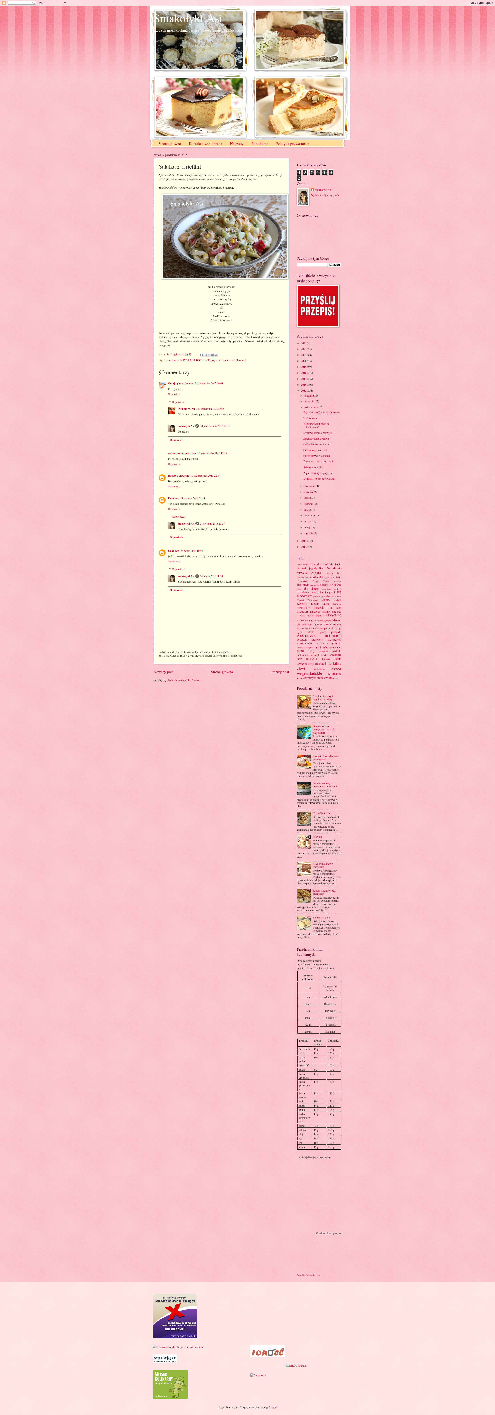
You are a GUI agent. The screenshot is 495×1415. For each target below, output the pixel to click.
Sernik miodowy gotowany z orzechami (325, 784)
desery (324, 585)
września (309, 486)
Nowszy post (163, 671)
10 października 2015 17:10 (215, 426)
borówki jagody (307, 568)
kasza (326, 604)
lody (338, 607)
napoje (312, 620)
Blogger (273, 1407)
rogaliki (318, 647)
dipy (299, 588)
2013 (304, 547)
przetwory (317, 639)
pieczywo (317, 628)
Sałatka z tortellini (313, 467)
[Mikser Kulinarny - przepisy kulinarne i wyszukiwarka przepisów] (170, 1398)
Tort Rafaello (310, 418)
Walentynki (319, 668)
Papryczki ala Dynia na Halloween (321, 412)
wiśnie (300, 678)
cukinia (337, 581)
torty (311, 663)
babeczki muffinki (321, 564)
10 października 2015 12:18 (212, 453)
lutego (308, 527)
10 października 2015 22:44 (205, 475)
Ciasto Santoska (321, 813)
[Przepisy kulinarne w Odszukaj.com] (165, 1362)
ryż (330, 647)
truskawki (321, 663)
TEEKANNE (311, 658)
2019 (304, 367)
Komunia (336, 603)
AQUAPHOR (302, 564)
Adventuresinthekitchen (182, 453)
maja (307, 509)
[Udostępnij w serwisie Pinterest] (216, 355)
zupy (335, 678)
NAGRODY (302, 620)
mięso (300, 615)
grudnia (308, 395)
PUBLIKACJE (304, 643)
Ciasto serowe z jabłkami (316, 455)
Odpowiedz (174, 394)
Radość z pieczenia (178, 476)
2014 (304, 541)
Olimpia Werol (186, 409)
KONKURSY (303, 607)
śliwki (324, 655)
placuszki (336, 632)
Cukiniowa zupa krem (315, 450)
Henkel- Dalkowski (307, 600)
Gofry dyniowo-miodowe (317, 444)
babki (338, 564)
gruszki (316, 596)
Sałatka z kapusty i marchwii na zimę (323, 697)
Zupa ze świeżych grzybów (317, 473)
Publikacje (260, 143)
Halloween (336, 596)
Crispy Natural (321, 581)
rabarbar (336, 643)
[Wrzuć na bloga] (205, 355)
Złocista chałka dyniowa (316, 438)
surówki (323, 651)
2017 (304, 379)
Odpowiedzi (178, 402)
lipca (307, 497)
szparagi (315, 654)
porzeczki (302, 639)
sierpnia (308, 492)
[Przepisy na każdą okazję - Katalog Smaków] (178, 1347)
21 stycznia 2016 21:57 (212, 523)
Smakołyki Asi (188, 18)
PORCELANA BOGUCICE (195, 360)
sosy (312, 651)
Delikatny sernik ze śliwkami (319, 478)
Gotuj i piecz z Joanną (181, 383)
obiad (336, 620)
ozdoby (337, 624)
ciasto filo (329, 577)
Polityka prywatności (292, 143)
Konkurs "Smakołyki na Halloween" (316, 425)
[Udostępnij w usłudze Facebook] (212, 355)
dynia (315, 592)
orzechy (318, 624)
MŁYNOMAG (333, 615)
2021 (304, 355)
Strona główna (169, 143)
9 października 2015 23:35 (210, 409)
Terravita (326, 658)
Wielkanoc (334, 674)
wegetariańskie (309, 673)
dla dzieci (311, 588)
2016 (304, 384)
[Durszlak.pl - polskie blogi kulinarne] (258, 1375)
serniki (301, 651)
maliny (326, 611)
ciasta (316, 572)
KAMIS (302, 604)
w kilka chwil (239, 360)
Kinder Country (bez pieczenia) (324, 892)
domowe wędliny (331, 588)
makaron (174, 360)
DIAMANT (335, 585)
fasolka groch (328, 592)
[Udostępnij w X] (209, 355)
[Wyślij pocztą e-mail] (201, 355)
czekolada (303, 585)
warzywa (336, 669)
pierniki (328, 628)
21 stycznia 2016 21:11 (192, 498)
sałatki (227, 360)
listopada (309, 401)
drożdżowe (303, 592)
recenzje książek (305, 647)
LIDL (330, 607)
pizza (323, 632)
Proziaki (317, 837)
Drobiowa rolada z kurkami (318, 461)
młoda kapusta (315, 615)
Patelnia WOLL (304, 628)
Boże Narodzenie (330, 568)
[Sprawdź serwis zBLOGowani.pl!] (296, 1365)
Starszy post (280, 671)
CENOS (302, 573)
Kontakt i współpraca (205, 143)
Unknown (173, 498)
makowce (315, 611)
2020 (304, 361)
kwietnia (309, 515)
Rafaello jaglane (321, 917)
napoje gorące (324, 620)
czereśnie (314, 584)
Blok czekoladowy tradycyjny (323, 865)
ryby (325, 647)
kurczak (319, 607)
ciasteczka (316, 577)
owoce (328, 624)
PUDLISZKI (322, 643)
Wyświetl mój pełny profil (325, 195)
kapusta (315, 604)
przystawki (217, 360)
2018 (304, 373)
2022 (304, 349)
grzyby (325, 596)
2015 (304, 390)
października (311, 407)
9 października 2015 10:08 (209, 383)
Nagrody (237, 143)
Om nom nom (304, 624)
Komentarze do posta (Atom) (183, 680)
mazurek (336, 611)
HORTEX (325, 600)
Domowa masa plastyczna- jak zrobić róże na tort (324, 729)
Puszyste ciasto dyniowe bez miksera (326, 757)
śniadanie (335, 655)
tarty (299, 659)
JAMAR (337, 600)
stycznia (309, 533)
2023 (304, 343)
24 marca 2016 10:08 (191, 551)
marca (308, 521)
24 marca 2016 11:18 (211, 576)
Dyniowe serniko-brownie (317, 432)
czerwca (309, 503)
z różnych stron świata (318, 678)
